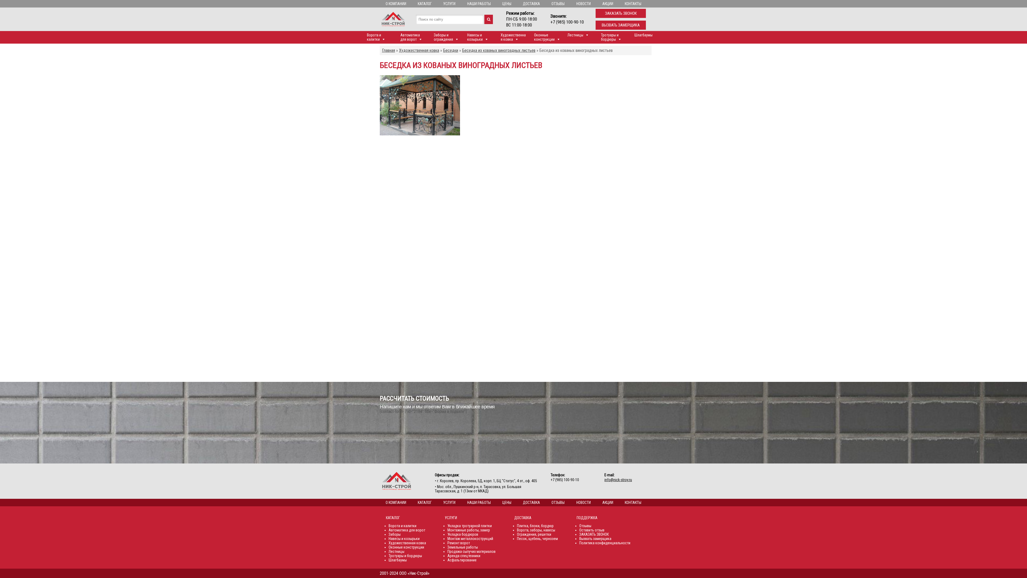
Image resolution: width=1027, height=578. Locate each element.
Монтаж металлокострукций (470, 539)
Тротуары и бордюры (610, 37)
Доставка (531, 4)
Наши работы (479, 4)
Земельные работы (462, 547)
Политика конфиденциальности (604, 543)
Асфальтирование (462, 560)
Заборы (395, 534)
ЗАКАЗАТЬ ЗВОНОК (594, 534)
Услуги (449, 4)
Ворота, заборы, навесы (536, 530)
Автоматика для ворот (410, 37)
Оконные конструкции (544, 37)
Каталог (425, 4)
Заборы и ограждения (443, 37)
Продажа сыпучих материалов (471, 551)
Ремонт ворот (458, 543)
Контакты (633, 4)
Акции (607, 4)
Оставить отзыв (591, 530)
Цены (506, 4)
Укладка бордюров (462, 534)
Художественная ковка (513, 37)
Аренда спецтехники (463, 556)
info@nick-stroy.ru (618, 480)
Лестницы (575, 35)
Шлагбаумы (643, 35)
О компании (396, 4)
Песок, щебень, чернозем (537, 539)
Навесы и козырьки (475, 37)
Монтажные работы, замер (468, 530)
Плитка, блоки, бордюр (535, 526)
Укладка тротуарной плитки (469, 526)
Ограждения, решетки (534, 534)
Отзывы (558, 4)
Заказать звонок (621, 13)
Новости (583, 4)
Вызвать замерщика (621, 25)
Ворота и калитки (374, 37)
